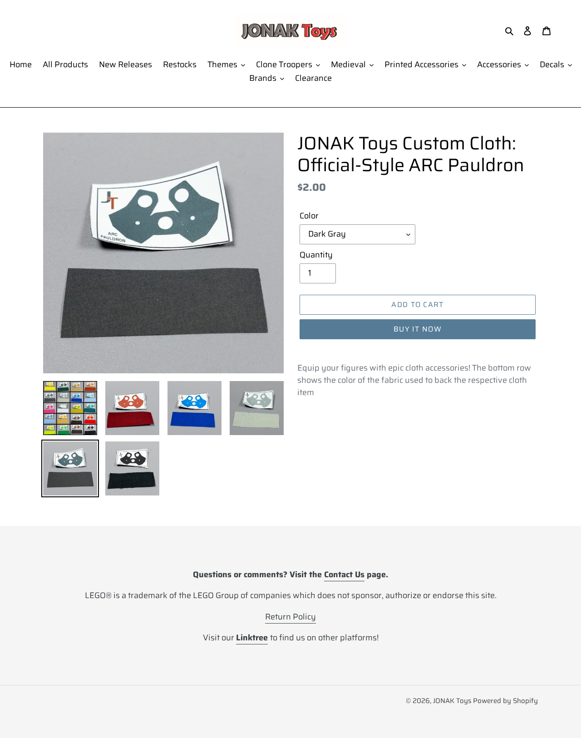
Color (309, 216)
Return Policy (290, 616)
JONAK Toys (452, 700)
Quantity (316, 255)
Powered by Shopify (505, 700)
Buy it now (418, 329)
